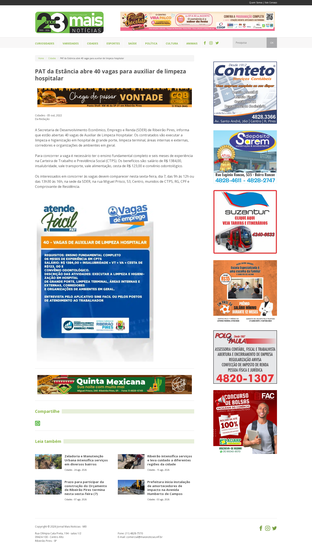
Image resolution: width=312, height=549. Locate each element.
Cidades (52, 58)
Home (41, 58)
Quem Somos (255, 2)
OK (271, 42)
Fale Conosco (271, 2)
